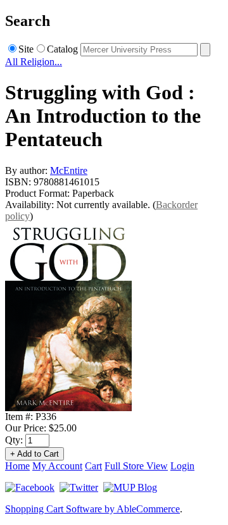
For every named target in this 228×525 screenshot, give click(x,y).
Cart (93, 465)
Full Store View (136, 465)
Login (182, 465)
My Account (57, 465)
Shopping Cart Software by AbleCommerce (92, 508)
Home (17, 465)
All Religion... (33, 61)
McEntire (68, 170)
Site (26, 49)
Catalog (62, 49)
